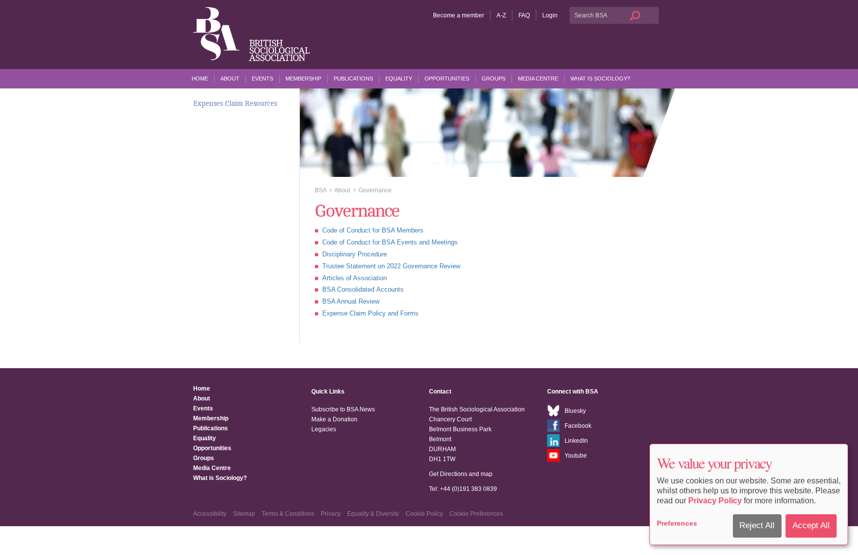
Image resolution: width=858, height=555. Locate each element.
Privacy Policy (715, 500)
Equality (398, 78)
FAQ (524, 15)
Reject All (757, 525)
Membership (303, 78)
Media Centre (538, 78)
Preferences (677, 523)
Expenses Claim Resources (235, 103)
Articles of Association (354, 278)
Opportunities (447, 78)
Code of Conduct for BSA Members (373, 230)
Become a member (458, 15)
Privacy (331, 513)
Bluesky (575, 410)
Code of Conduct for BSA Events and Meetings (390, 242)
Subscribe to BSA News (343, 409)
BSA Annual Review (350, 301)
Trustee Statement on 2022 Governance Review (391, 266)
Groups (493, 78)
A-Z (501, 15)
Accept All (811, 525)
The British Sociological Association (251, 34)
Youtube (576, 455)
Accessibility (209, 513)
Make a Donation (334, 419)
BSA (320, 190)
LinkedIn (576, 440)
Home (200, 78)
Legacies (323, 429)
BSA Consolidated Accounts (363, 289)
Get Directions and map (461, 474)
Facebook (578, 425)
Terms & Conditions (288, 513)
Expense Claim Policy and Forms (370, 313)
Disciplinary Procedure (354, 254)
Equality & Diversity (373, 513)
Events (262, 78)
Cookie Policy (424, 513)
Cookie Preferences (476, 513)
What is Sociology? (600, 78)
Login (550, 15)
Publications (353, 78)
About (229, 78)
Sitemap (244, 513)
